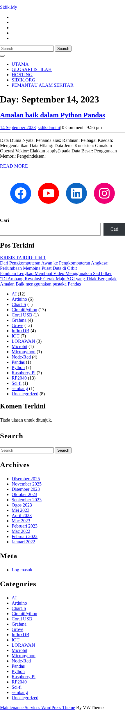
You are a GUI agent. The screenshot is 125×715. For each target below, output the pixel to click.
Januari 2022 (23, 541)
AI (14, 293)
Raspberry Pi (23, 372)
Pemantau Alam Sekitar (43, 85)
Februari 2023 (25, 525)
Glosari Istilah (32, 69)
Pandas (18, 362)
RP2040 (19, 377)
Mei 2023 (20, 510)
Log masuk (22, 569)
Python (18, 367)
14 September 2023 (18, 127)
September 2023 (27, 499)
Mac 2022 (21, 531)
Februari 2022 (25, 536)
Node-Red (21, 356)
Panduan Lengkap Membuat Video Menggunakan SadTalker (56, 273)
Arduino (19, 299)
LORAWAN (23, 341)
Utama (20, 64)
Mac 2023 (21, 520)
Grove (17, 325)
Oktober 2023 (24, 494)
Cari (4, 220)
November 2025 (27, 483)
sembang (20, 388)
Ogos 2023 (22, 504)
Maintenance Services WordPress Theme (37, 707)
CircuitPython (24, 309)
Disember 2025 (26, 478)
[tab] (2, 56)
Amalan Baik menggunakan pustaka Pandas (40, 283)
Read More (14, 165)
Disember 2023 (26, 489)
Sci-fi (17, 383)
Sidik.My (8, 7)
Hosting (22, 74)
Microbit (19, 346)
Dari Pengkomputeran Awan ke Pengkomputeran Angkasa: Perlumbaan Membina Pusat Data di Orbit (54, 265)
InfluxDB (20, 330)
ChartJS (19, 304)
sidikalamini (49, 127)
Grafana (19, 320)
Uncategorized (25, 393)
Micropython (23, 351)
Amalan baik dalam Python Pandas (52, 115)
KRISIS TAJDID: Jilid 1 (23, 257)
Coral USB (22, 314)
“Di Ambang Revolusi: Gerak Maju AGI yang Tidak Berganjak (58, 278)
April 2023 (22, 515)
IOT (15, 335)
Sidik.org (23, 79)
